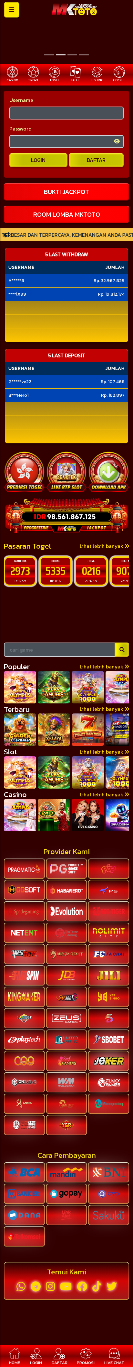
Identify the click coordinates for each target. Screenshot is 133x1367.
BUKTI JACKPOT (66, 192)
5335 (20, 571)
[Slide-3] (84, 55)
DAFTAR (96, 160)
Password (20, 128)
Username (21, 100)
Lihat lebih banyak (102, 546)
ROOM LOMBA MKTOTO (66, 214)
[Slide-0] (49, 55)
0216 (55, 571)
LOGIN (38, 160)
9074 (91, 571)
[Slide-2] (72, 55)
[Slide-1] (61, 55)
